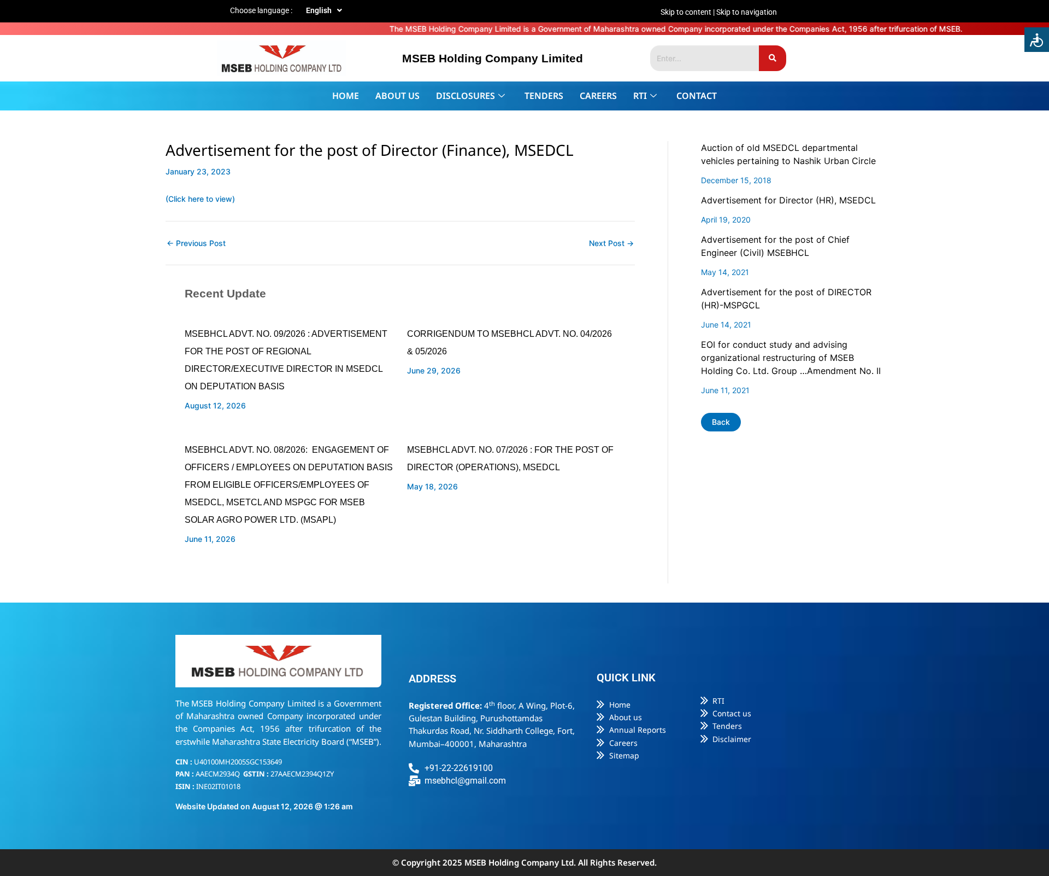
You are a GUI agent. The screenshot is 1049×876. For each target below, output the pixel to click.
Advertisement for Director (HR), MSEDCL (788, 200)
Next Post (611, 243)
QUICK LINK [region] (626, 677)
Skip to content (686, 12)
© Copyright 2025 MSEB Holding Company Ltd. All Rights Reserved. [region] (524, 862)
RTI (640, 96)
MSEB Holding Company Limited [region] (492, 58)
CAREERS (598, 96)
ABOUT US (397, 96)
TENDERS (543, 96)
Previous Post (196, 243)
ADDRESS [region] (432, 678)
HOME (345, 96)
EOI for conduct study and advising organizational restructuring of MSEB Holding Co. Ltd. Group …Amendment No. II (791, 357)
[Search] (772, 58)
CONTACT (696, 96)
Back (721, 422)
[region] (677, 12)
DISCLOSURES (465, 96)
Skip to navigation (746, 12)
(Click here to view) (200, 198)
